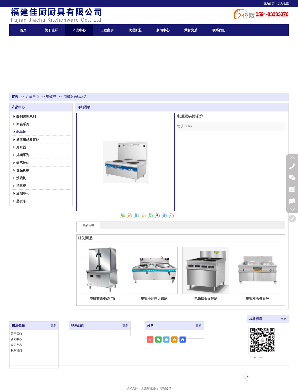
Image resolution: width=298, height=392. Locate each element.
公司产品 (16, 345)
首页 (15, 96)
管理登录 (165, 388)
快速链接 (18, 325)
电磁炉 (51, 96)
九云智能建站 (149, 388)
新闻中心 (16, 339)
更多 (53, 325)
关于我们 (16, 333)
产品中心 (33, 96)
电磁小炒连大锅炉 (154, 298)
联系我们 (16, 350)
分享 (150, 325)
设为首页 (268, 3)
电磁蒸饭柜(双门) (102, 298)
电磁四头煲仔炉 (205, 298)
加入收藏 (283, 3)
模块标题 (255, 319)
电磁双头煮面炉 (257, 298)
